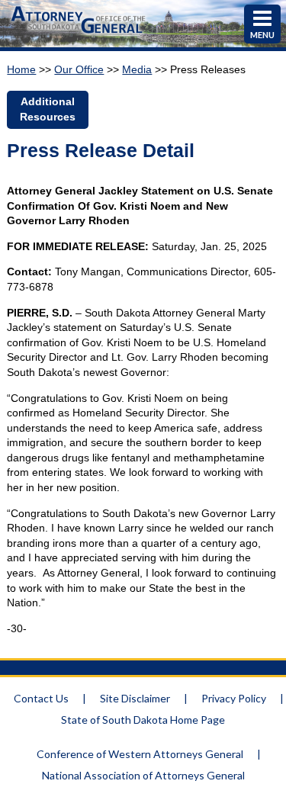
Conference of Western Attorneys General (140, 753)
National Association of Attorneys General (143, 775)
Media (137, 69)
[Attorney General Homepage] (78, 35)
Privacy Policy (233, 698)
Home (21, 69)
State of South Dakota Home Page (143, 719)
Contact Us (41, 698)
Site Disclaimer (135, 698)
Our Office (79, 69)
